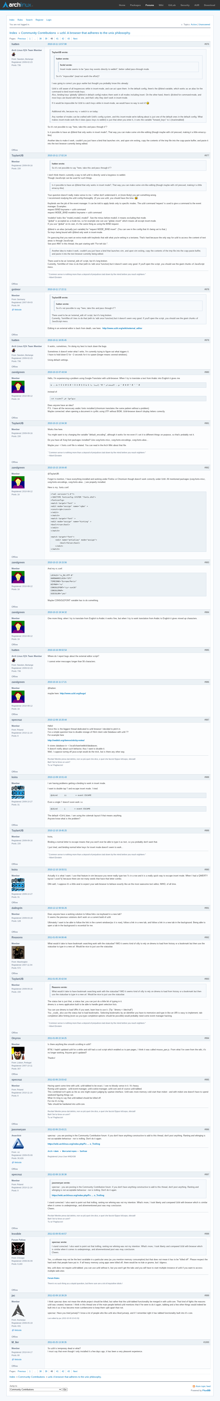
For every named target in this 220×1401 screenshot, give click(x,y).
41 (57, 38)
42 (63, 38)
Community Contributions (38, 33)
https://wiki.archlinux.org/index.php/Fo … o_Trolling (74, 1144)
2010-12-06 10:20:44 (57, 720)
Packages (135, 5)
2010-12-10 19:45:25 (57, 830)
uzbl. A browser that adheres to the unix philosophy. (95, 33)
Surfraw (83, 1151)
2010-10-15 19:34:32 (57, 612)
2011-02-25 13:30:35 (57, 1342)
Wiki (161, 5)
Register (39, 20)
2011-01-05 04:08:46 (57, 937)
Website (18, 310)
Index (11, 20)
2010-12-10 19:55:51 (57, 869)
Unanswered (204, 24)
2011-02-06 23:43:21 (57, 1129)
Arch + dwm (53, 1151)
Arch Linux (17, 5)
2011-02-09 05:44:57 (57, 1234)
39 (46, 38)
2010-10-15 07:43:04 (57, 372)
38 (40, 38)
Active (194, 24)
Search (29, 20)
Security (185, 5)
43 (68, 38)
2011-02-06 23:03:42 (57, 1079)
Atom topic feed (203, 1386)
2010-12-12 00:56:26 (57, 908)
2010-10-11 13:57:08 (57, 44)
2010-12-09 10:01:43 (57, 777)
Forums (150, 5)
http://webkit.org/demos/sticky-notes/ (66, 740)
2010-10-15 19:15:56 (57, 562)
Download (209, 5)
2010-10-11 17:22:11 (57, 289)
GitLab (172, 5)
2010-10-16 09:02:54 (57, 650)
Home (122, 5)
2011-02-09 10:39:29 (57, 1295)
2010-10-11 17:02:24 (57, 155)
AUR (196, 5)
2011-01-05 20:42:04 (57, 979)
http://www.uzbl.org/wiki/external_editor (122, 328)
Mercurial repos (69, 1151)
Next (75, 38)
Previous (22, 38)
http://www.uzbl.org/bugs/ (73, 693)
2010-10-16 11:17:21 (57, 682)
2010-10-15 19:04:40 (57, 467)
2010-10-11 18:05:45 (57, 340)
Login (48, 20)
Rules (20, 20)
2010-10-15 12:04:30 (57, 423)
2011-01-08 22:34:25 (57, 1038)
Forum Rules (53, 1278)
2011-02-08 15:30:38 (57, 1174)
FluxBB (206, 1390)
